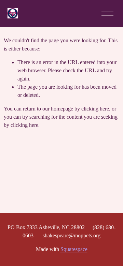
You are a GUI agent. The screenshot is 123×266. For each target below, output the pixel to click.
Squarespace (73, 249)
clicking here (95, 109)
